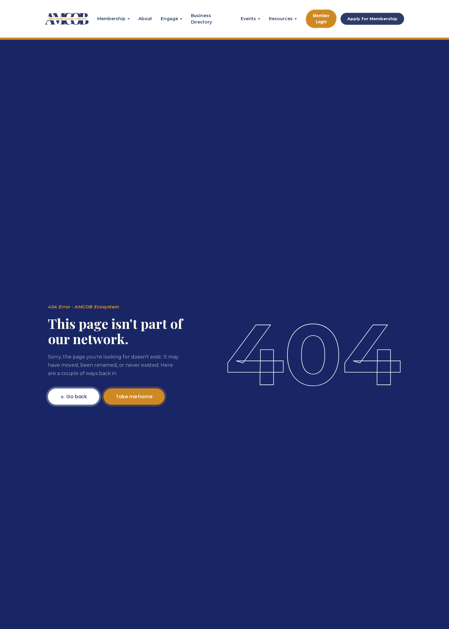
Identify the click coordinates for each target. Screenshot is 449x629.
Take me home (134, 396)
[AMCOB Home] (67, 19)
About (145, 18)
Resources (281, 18)
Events (248, 18)
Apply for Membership (372, 18)
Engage (169, 18)
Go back (76, 396)
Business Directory (201, 19)
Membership (111, 18)
